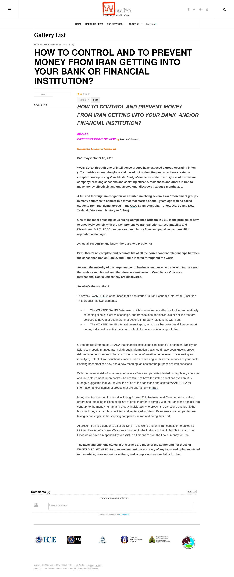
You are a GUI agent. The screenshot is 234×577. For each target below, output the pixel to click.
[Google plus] (200, 9)
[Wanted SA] (117, 9)
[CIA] (131, 539)
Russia (136, 397)
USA (133, 205)
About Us (134, 23)
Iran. (155, 387)
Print (43, 94)
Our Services (115, 23)
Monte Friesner (129, 139)
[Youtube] (207, 9)
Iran (105, 359)
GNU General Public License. (85, 568)
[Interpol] (102, 539)
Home (78, 23)
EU (144, 397)
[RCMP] (160, 539)
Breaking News (94, 23)
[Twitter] (194, 9)
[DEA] (188, 542)
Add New (191, 492)
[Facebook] (188, 9)
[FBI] (74, 539)
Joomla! (37, 568)
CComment (124, 514)
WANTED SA (100, 296)
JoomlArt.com (96, 565)
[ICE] (45, 539)
